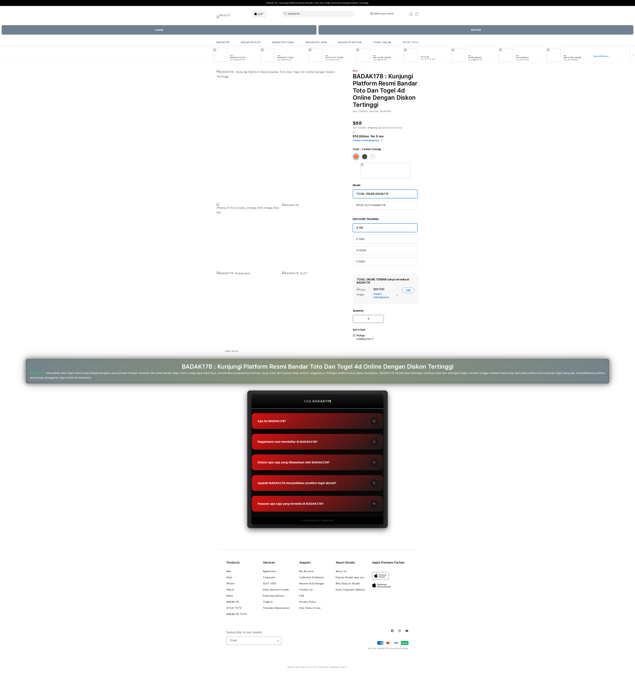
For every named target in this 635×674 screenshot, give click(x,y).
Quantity (358, 310)
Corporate (269, 577)
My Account (306, 571)
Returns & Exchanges (311, 583)
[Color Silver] (372, 156)
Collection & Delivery (311, 577)
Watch (230, 589)
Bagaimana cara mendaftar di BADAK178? (288, 441)
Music (230, 595)
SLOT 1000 (269, 583)
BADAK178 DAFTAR (350, 42)
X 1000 (360, 239)
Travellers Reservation (276, 608)
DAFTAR (476, 29)
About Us (341, 571)
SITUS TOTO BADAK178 (371, 205)
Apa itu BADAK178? (272, 421)
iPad (229, 577)
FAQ (301, 595)
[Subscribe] (277, 641)
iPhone (231, 583)
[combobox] (317, 14)
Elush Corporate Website (350, 589)
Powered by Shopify (398, 648)
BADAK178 (223, 42)
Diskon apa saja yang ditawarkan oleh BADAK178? (294, 462)
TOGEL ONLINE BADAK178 (372, 193)
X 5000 (360, 261)
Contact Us (306, 589)
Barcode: (374, 111)
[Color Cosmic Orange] (356, 156)
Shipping (372, 128)
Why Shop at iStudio (348, 583)
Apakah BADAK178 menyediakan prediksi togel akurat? (297, 483)
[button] (223, 42)
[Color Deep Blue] (364, 156)
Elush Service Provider (276, 589)
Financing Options (273, 595)
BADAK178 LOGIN (316, 42)
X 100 (359, 227)
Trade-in (268, 602)
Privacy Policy (307, 602)
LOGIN (159, 29)
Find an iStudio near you (350, 577)
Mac (229, 571)
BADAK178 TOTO (237, 614)
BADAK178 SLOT (251, 42)
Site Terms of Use (309, 608)
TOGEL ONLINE (382, 42)
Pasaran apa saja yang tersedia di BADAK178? (291, 503)
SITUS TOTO (410, 42)
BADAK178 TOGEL (283, 42)
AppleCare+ (269, 571)
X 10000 (361, 250)
